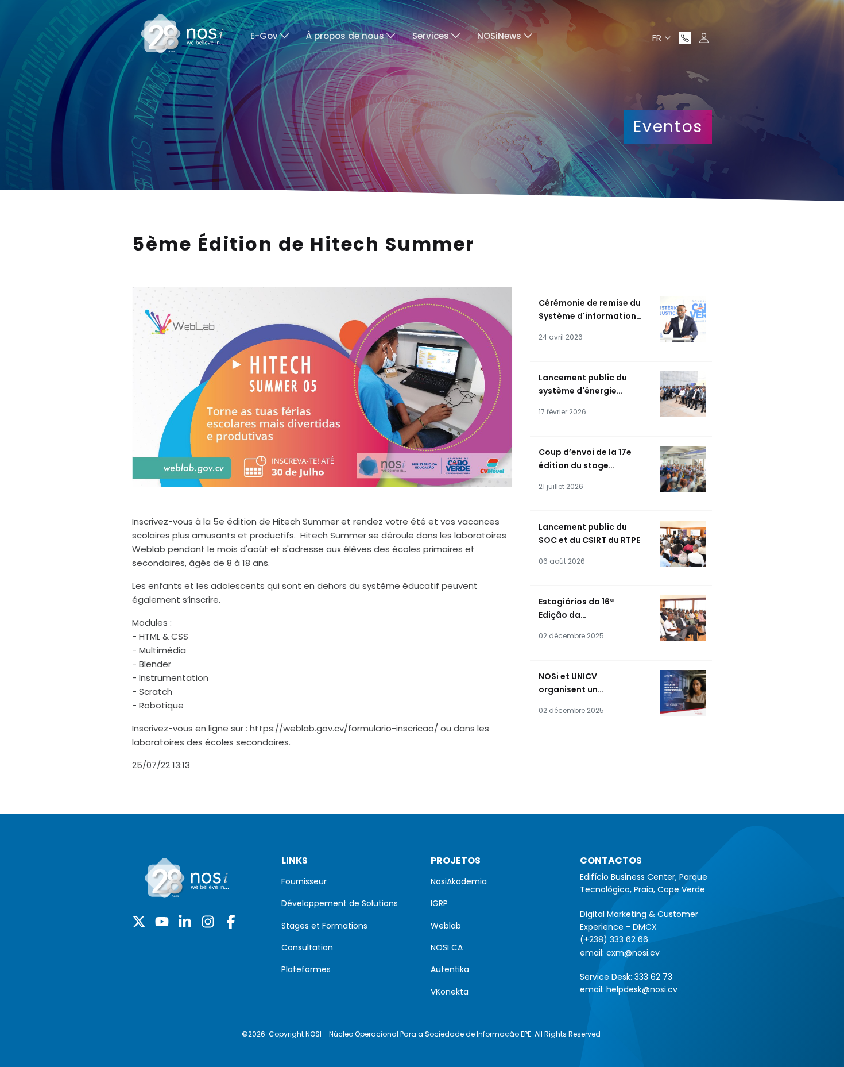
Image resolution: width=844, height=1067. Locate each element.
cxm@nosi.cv (633, 952)
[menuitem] (269, 38)
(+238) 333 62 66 (614, 939)
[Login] (704, 38)
